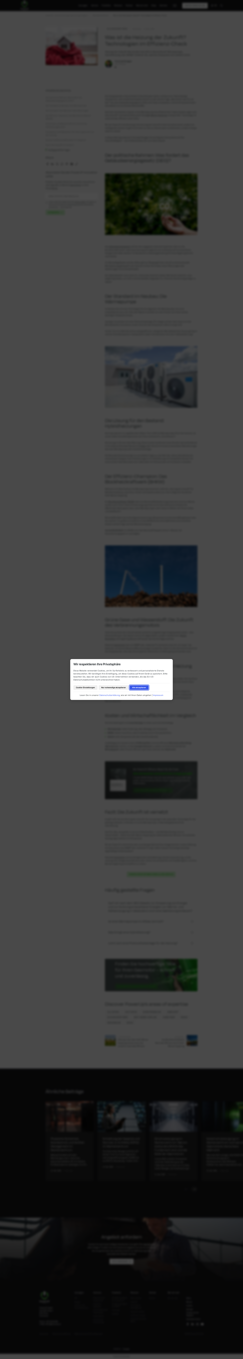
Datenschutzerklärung (109, 695)
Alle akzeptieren (139, 687)
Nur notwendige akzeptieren (113, 687)
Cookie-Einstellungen (85, 687)
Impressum (158, 695)
